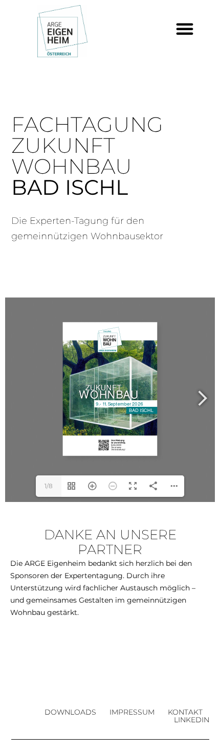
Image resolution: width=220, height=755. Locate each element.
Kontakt (185, 712)
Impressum (132, 712)
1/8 (49, 486)
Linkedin (191, 720)
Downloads (70, 712)
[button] (185, 28)
